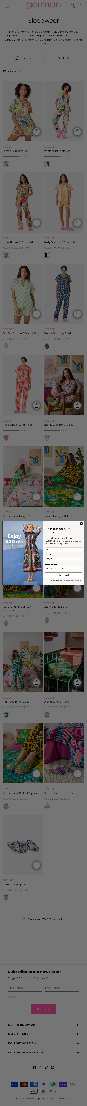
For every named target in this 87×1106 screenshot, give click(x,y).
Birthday (49, 555)
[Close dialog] (81, 523)
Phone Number (51, 564)
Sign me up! (64, 575)
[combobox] (48, 568)
